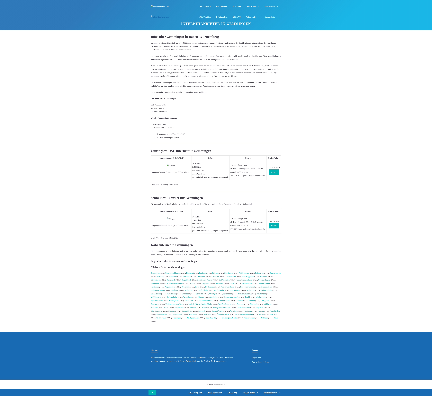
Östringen (213, 294)
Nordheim (187, 276)
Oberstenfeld (211, 318)
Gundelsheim (203, 290)
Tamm (261, 314)
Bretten (252, 301)
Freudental (155, 283)
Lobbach (201, 311)
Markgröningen (193, 318)
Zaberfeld (173, 276)
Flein (197, 287)
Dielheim (239, 301)
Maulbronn (171, 294)
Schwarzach (179, 307)
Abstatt (193, 307)
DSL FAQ (237, 6)
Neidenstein (219, 290)
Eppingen (203, 273)
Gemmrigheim (266, 287)
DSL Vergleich (205, 6)
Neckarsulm (210, 287)
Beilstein (207, 314)
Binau (166, 307)
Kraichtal (185, 287)
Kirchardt (190, 273)
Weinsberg (187, 297)
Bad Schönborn (224, 304)
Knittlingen (261, 294)
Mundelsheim (224, 301)
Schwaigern (155, 273)
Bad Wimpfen (224, 280)
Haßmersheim (266, 290)
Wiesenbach (177, 314)
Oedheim (213, 297)
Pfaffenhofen (244, 273)
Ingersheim (260, 307)
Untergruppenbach (231, 297)
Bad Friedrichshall (247, 287)
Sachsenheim (172, 297)
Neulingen (177, 318)
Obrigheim (265, 301)
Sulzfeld (159, 276)
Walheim (187, 290)
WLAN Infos (251, 6)
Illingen (201, 297)
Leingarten (259, 273)
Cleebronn (201, 276)
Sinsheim (263, 276)
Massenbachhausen (173, 273)
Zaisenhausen (230, 276)
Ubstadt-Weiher (218, 311)
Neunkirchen (275, 311)
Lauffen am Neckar (205, 280)
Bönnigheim (156, 280)
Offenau (192, 283)
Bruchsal (273, 314)
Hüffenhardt (247, 283)
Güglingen (228, 273)
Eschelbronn (156, 294)
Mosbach (172, 311)
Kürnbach (215, 276)
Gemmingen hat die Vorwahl (167, 134)
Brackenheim (275, 273)
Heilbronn (155, 287)
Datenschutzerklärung (261, 362)
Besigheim (250, 290)
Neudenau (248, 311)
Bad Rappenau (248, 276)
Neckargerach (249, 318)
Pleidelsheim (161, 314)
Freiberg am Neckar (230, 318)
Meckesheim (261, 297)
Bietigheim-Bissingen (221, 307)
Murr (276, 318)
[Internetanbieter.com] (160, 17)
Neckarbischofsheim (244, 280)
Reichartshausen (206, 301)
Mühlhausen (156, 297)
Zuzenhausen (235, 290)
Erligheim (205, 283)
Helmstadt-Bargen (158, 290)
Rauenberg (155, 304)
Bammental (192, 314)
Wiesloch (234, 311)
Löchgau (174, 290)
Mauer (204, 307)
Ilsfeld (247, 297)
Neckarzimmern (244, 294)
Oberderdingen (264, 280)
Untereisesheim (264, 283)
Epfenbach (227, 294)
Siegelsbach (186, 280)
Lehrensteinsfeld (243, 307)
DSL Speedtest (221, 6)
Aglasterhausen (157, 301)
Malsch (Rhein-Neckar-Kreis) (200, 304)
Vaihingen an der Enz (173, 304)
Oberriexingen (156, 311)
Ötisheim (240, 304)
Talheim (233, 283)
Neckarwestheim (227, 287)
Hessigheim (174, 301)
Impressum (256, 358)
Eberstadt (254, 304)
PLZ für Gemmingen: (164, 138)
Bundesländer (270, 6)
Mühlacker (268, 304)
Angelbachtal (170, 287)
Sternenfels (171, 280)
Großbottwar (161, 318)
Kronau (261, 311)
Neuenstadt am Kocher (244, 314)
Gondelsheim (187, 311)
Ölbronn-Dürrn (223, 314)
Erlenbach (186, 294)
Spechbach (189, 301)
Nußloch (264, 318)
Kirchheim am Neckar (174, 283)
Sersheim (199, 294)
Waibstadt (219, 283)
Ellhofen (154, 307)
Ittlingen (215, 273)
